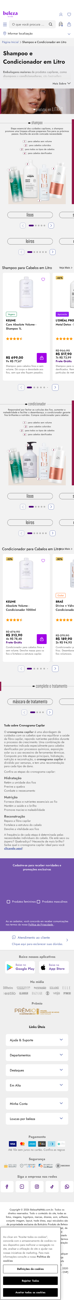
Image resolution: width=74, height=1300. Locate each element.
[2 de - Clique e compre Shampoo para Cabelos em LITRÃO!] (37, 161)
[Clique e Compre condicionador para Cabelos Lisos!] (30, 496)
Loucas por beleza (22, 1118)
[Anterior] (23, 225)
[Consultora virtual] (61, 24)
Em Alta (15, 1085)
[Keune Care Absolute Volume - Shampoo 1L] (26, 292)
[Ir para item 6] (46, 252)
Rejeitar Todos (30, 1281)
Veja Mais (65, 267)
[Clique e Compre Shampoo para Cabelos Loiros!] (30, 242)
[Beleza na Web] (10, 14)
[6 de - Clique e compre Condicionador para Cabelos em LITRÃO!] (37, 442)
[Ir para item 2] (36, 225)
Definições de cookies (30, 1269)
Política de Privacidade (41, 924)
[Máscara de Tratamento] (30, 702)
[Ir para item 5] (44, 225)
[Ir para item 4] (41, 225)
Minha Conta (19, 1103)
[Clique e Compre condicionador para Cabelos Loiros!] (30, 523)
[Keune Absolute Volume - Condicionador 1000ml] (26, 573)
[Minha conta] (61, 14)
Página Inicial (10, 42)
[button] (42, 358)
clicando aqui (13, 848)
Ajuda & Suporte (21, 1040)
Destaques (17, 1070)
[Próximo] (51, 225)
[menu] (5, 24)
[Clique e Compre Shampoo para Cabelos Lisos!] (30, 215)
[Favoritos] (69, 14)
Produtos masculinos (54, 901)
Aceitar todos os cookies (30, 1292)
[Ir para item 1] (31, 225)
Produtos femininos (24, 901)
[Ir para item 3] (38, 225)
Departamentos (20, 1055)
